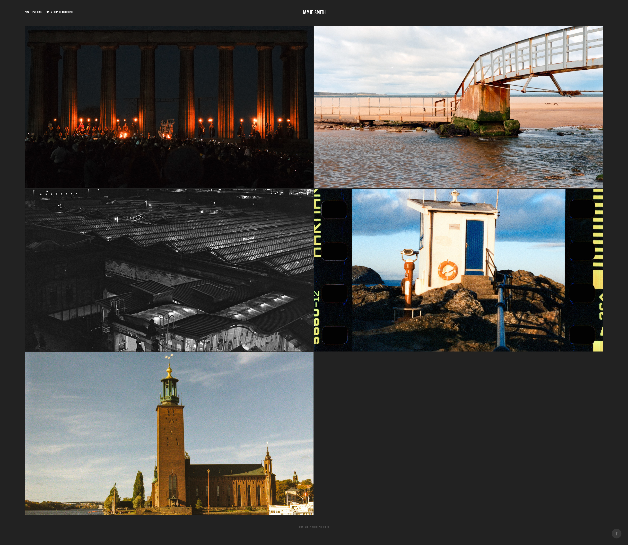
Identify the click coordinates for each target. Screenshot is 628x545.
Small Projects (33, 12)
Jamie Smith (314, 12)
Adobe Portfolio (320, 527)
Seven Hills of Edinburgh (59, 12)
